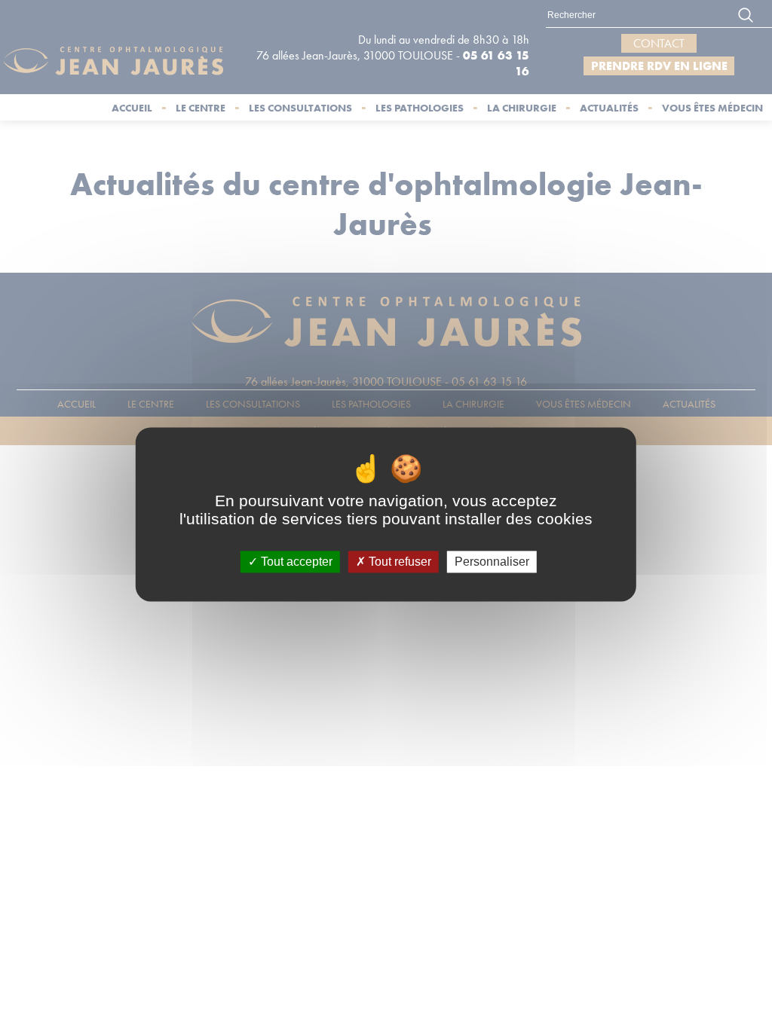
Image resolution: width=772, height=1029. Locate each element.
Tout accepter (295, 561)
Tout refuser (398, 561)
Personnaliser (492, 561)
